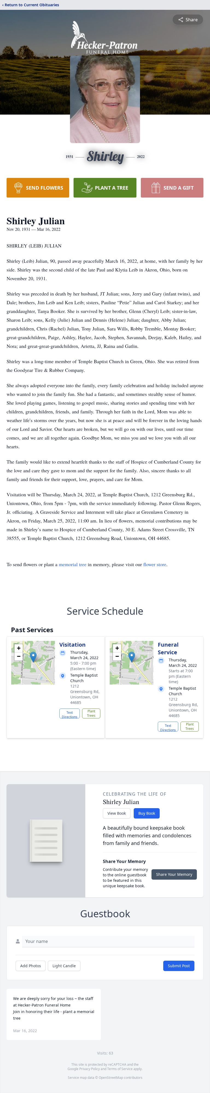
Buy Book (146, 813)
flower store (154, 564)
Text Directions (69, 714)
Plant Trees (91, 713)
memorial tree (72, 564)
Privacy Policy (89, 1069)
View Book (116, 813)
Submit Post (179, 965)
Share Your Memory (174, 874)
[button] (33, 657)
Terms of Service (120, 1069)
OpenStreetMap (111, 1077)
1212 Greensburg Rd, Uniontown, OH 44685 (85, 694)
